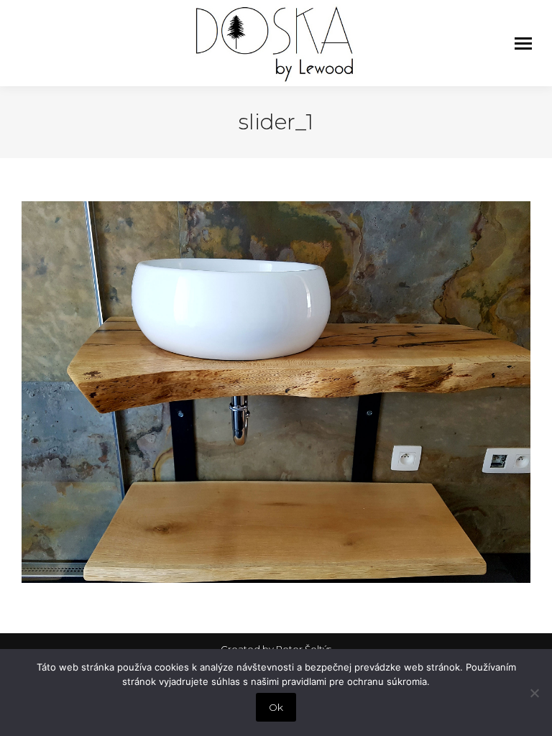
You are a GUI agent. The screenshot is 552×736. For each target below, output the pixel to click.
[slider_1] (276, 392)
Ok (276, 707)
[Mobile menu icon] (523, 43)
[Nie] (534, 693)
